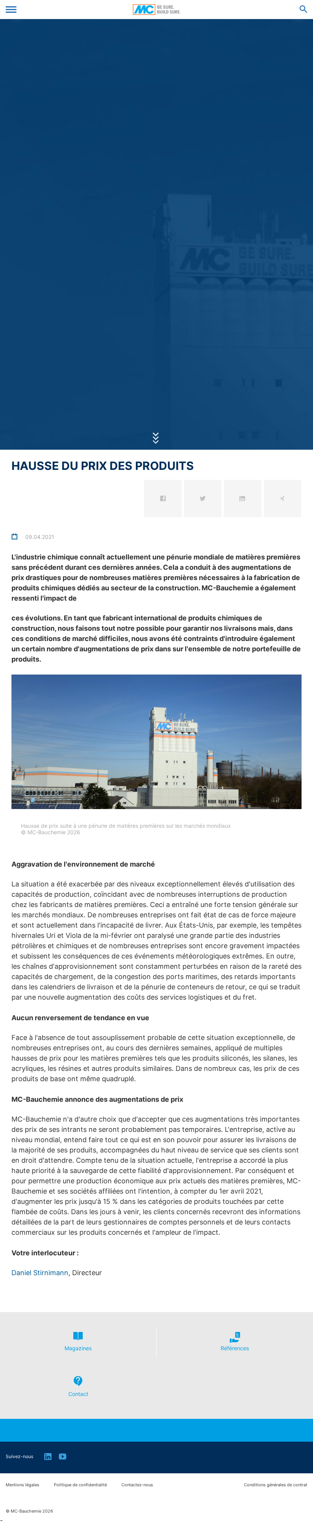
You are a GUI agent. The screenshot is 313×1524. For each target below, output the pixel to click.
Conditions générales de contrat (275, 1485)
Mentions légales (22, 1485)
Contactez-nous (137, 1485)
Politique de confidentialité (80, 1485)
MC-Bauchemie (157, 9)
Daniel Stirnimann (39, 1273)
